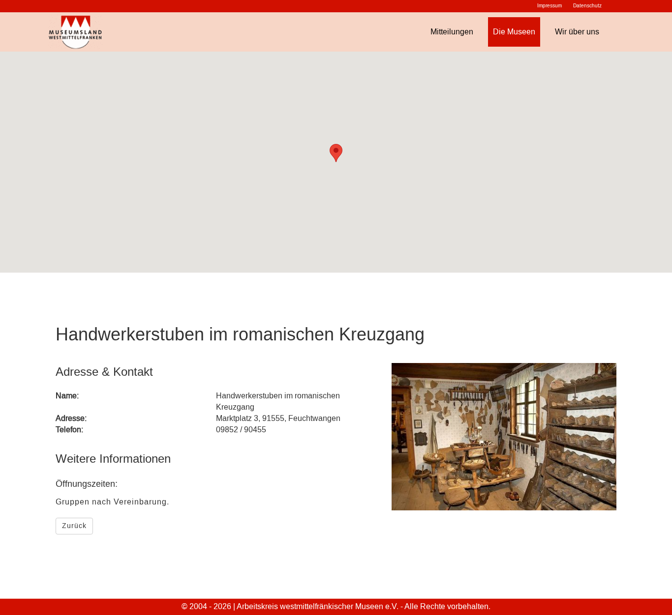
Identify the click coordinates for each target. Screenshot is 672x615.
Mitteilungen (451, 32)
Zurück (74, 526)
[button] (336, 153)
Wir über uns (577, 32)
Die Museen (514, 32)
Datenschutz (587, 5)
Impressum (549, 5)
